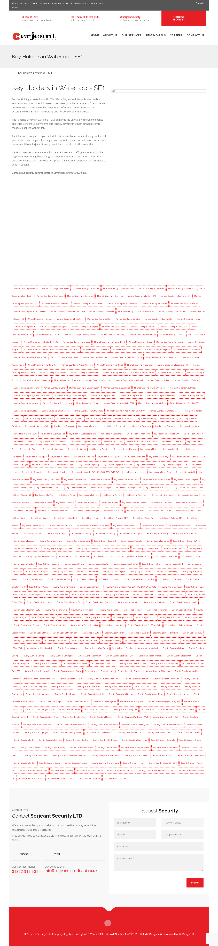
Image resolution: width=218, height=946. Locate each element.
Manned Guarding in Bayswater (151, 288)
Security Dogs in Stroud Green (65, 633)
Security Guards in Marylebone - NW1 (133, 717)
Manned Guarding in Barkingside (55, 288)
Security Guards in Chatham (129, 671)
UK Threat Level (29, 17)
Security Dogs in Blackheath (105, 541)
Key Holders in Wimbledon (153, 525)
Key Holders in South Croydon (134, 502)
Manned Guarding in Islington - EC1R (109, 342)
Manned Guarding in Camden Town (87, 303)
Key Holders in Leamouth (135, 472)
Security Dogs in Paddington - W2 (183, 602)
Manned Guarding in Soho (54, 388)
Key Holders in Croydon (29, 449)
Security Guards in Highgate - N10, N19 (164, 702)
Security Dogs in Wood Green (96, 648)
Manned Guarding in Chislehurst (184, 303)
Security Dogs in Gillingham (114, 571)
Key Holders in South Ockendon (189, 502)
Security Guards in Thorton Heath (105, 763)
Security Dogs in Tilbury (192, 633)
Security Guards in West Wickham (120, 770)
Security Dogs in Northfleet (128, 602)
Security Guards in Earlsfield (89, 686)
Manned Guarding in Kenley (140, 342)
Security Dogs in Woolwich (147, 648)
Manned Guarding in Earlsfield (127, 319)
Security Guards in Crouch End (166, 679)
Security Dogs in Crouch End (192, 556)
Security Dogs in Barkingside (130, 533)
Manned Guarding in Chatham (154, 303)
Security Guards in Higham (105, 702)
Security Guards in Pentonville (131, 732)
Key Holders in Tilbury (90, 518)
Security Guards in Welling (62, 770)
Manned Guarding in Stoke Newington (70, 395)
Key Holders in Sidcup (65, 502)
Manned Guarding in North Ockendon (77, 365)
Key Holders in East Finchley (125, 449)
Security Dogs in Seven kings (43, 617)
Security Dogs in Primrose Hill (83, 610)
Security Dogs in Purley (133, 610)
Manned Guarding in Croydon (40, 319)
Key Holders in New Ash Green (126, 480)
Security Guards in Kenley (69, 709)
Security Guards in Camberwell (37, 671)
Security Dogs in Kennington (63, 587)
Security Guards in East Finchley (118, 686)
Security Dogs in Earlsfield (99, 564)
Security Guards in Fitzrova (65, 694)
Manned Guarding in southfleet (183, 388)
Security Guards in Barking (33, 656)
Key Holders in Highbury (89, 464)
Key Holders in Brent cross (190, 426)
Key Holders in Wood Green (179, 525)
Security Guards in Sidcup (54, 747)
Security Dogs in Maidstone (57, 594)
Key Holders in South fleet (161, 502)
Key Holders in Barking (146, 418)
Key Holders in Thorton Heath (65, 518)
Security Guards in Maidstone (101, 717)
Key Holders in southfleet (24, 510)
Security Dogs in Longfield (31, 594)
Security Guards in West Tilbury (90, 770)
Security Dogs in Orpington (155, 602)
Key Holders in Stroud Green (160, 510)
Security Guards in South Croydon (135, 747)
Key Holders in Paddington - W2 (128, 487)
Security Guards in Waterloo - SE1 (33, 770)
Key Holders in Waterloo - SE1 (170, 518)
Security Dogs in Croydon (24, 564)
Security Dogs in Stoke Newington (178, 625)
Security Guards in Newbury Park (135, 724)
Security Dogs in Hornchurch (169, 579)
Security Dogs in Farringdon (37, 571)
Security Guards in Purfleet (189, 732)
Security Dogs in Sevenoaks (70, 617)
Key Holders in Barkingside (170, 418)
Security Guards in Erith (170, 686)
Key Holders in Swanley (40, 518)
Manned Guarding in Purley (142, 372)
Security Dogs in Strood (39, 633)
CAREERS (176, 35)
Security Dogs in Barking (81, 533)
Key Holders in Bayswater (64, 426)
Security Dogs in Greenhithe (141, 571)
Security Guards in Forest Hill (92, 694)
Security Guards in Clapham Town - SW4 (39, 679)
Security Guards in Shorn (30, 747)
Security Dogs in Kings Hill (90, 587)
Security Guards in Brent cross (103, 663)
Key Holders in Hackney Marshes (185, 457)
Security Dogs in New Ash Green (171, 594)
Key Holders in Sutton (184, 510)
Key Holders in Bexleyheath (115, 426)
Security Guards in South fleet (165, 747)
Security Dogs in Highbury (108, 579)
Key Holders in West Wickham (60, 525)
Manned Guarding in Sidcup (186, 380)
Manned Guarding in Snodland (26, 388)
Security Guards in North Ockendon (168, 724)
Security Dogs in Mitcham (143, 594)
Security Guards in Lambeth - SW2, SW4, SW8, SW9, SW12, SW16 (167, 709)
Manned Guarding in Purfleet (115, 372)
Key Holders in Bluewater (165, 426)
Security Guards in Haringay (50, 702)
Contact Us (201, 3)
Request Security (179, 18)
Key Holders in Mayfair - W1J (75, 480)
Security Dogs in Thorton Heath (165, 633)
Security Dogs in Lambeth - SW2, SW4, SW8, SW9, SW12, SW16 (130, 587)
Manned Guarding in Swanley (26, 403)
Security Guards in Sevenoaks (163, 740)
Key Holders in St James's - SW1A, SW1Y (53, 510)
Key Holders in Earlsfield (99, 449)
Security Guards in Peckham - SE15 (100, 732)
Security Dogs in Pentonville (55, 610)
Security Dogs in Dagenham (49, 564)
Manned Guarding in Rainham (170, 372)
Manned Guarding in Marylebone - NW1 (30, 357)
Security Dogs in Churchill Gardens (40, 556)
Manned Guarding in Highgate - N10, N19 (41, 342)
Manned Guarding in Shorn (159, 380)
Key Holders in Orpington (101, 487)
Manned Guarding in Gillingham (173, 326)
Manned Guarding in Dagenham (70, 319)
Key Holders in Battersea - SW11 (37, 426)
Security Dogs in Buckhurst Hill (26, 548)
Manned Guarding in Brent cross (110, 296)
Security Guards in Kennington (96, 709)
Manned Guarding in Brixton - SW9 (142, 296)
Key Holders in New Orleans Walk (156, 480)
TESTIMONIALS (155, 35)
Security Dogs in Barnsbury (157, 533)
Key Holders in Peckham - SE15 (157, 487)
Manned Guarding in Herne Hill (143, 334)
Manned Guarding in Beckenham (181, 288)
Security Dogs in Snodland (170, 617)
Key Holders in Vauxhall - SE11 (116, 518)
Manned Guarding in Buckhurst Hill (175, 296)
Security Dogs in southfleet (113, 625)
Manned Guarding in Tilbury (87, 403)
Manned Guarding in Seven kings (67, 380)
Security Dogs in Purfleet (109, 610)
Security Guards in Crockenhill (137, 679)
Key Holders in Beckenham (88, 426)
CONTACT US (195, 35)
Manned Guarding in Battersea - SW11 (118, 288)
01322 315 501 (25, 871)
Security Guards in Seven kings (134, 740)
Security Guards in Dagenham (35, 686)
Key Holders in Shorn (43, 502)
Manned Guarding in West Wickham (88, 411)
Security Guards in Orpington (37, 732)
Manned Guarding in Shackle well (129, 380)
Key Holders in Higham (66, 464)
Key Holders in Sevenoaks (187, 495)
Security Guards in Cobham (71, 679)
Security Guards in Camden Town (67, 671)
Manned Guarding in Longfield (157, 349)
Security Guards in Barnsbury (89, 656)
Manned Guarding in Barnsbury (86, 288)
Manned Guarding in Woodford (69, 418)
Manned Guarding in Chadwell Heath (122, 303)
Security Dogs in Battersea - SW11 (186, 533)
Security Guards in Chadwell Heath (99, 671)
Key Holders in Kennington (32, 472)
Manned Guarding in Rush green (36, 380)
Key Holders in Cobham (113, 441)
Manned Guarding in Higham (172, 334)
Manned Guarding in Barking (25, 288)
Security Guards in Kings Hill (125, 709)
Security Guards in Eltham (145, 686)
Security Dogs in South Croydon (26, 625)
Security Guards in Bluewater (75, 663)
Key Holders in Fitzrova (60, 457)
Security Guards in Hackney (178, 694)
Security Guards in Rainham (50, 740)
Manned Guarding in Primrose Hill (84, 372)
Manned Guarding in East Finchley (159, 319)
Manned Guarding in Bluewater (80, 296)
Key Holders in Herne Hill (42, 464)
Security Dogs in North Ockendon (99, 602)
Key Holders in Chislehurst (24, 441)
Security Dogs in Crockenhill (165, 556)
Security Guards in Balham (173, 648)
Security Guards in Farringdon (38, 694)
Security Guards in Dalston (62, 686)
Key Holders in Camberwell (111, 434)
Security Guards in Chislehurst (157, 671)
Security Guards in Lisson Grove (45, 717)
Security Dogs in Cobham (103, 556)
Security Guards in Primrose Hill (161, 732)
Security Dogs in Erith (174, 564)
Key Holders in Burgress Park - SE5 (82, 434)
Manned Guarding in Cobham (102, 311)
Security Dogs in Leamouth (171, 587)
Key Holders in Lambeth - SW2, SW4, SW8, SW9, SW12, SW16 (96, 472)
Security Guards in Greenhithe (150, 694)
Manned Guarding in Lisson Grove (127, 349)
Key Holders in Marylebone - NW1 (46, 480)
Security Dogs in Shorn (122, 617)
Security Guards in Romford (77, 740)
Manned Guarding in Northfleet (110, 365)
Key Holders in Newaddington (186, 480)
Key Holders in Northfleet (76, 487)
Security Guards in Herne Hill (78, 702)
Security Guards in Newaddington (104, 724)
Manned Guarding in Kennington (169, 342)
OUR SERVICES (131, 35)
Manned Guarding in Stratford (103, 395)
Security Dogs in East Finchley (126, 564)
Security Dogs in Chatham (174, 548)
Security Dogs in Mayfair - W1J (116, 594)
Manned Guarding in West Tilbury (55, 411)
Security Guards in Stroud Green (190, 755)
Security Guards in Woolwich (115, 778)
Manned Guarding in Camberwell (55, 303)
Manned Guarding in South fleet (116, 388)
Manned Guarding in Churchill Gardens (30, 311)
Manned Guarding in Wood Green (39, 418)
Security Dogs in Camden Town (116, 548)
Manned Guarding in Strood (131, 395)
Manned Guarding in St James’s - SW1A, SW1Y (32, 395)
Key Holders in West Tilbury (33, 525)
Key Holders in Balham (124, 418)
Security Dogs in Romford (182, 610)
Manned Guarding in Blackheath (49, 296)
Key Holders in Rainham (89, 495)
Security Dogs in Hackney (167, 571)
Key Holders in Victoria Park (143, 518)
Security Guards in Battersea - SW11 (120, 656)
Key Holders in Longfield (185, 472)
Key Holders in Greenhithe (134, 457)
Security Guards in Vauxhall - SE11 (163, 763)
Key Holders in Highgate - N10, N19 (118, 464)
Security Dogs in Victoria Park (56, 640)
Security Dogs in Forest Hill (87, 571)
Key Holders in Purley (66, 495)
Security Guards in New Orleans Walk (71, 724)
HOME (95, 35)
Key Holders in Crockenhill (172, 441)
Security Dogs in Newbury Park (69, 602)
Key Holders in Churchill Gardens (53, 441)
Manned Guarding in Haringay (113, 334)
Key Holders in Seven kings (162, 495)
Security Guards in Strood (162, 755)
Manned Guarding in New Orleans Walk (162, 357)
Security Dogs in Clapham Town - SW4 (73, 556)
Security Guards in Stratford (137, 755)
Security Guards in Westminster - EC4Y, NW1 (156, 770)
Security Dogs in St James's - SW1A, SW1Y (144, 625)
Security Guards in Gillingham (121, 694)
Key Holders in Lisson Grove (160, 472)
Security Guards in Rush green (105, 740)
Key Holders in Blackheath (140, 426)
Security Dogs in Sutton (91, 633)
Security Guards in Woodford (88, 778)
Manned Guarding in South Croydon (84, 388)
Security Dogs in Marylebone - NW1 (86, 594)
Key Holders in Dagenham (53, 449)
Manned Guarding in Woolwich (98, 418)
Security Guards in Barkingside (61, 656)
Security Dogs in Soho (193, 617)
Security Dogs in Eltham (151, 564)
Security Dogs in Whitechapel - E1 (39, 648)
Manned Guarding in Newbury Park (42, 365)
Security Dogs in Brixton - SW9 (185, 541)
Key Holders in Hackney (158, 457)
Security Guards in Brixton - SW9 (133, 663)
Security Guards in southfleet (36, 755)
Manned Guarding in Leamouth (96, 349)
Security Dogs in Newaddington (39, 602)
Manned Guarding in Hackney (48, 334)
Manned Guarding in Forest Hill (143, 326)
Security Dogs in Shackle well (97, 617)
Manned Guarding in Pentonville (53, 372)
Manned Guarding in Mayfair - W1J (64, 357)
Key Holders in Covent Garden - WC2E (142, 441)
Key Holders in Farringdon (36, 457)
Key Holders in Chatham (193, 434)
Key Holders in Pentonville (185, 487)
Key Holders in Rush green (136, 495)
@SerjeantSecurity (130, 17)
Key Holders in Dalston (77, 449)
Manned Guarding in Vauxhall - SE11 (119, 403)
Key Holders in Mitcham (100, 480)
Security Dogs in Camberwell (88, 548)
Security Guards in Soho (107, 747)
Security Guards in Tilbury (133, 763)
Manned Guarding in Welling (25, 411)
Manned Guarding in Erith (24, 326)
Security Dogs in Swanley (139, 633)
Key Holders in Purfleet (44, 495)
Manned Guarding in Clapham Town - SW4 (68, 311)
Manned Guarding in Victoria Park (152, 403)
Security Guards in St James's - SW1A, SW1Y (70, 755)
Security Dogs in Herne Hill (59, 579)
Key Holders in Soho (110, 502)
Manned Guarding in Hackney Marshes (80, 334)
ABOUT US (110, 35)
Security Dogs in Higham (84, 579)
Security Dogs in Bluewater (131, 541)
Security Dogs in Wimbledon (69, 648)
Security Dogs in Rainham (157, 610)
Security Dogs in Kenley (38, 587)
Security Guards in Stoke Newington (106, 755)
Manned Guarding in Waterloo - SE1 (184, 403)
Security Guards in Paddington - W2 (67, 732)
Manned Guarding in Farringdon (85, 326)
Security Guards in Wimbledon (30, 778)
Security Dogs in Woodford (122, 648)
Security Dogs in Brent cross (158, 541)
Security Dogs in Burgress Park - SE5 (57, 548)
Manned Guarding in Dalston (99, 319)
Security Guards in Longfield (74, 717)
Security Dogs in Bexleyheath (78, 541)
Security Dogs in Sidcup (145, 617)
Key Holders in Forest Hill (84, 457)
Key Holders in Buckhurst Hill (53, 434)
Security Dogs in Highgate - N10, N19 (139, 579)
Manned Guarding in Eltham (188, 319)
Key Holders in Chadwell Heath (166, 434)
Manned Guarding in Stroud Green (161, 395)
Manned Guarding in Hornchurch (76, 342)
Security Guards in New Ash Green (37, 724)
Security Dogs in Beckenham (51, 541)
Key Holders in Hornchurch (147, 464)
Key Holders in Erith (170, 449)
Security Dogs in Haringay (33, 579)
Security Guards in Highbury (131, 702)
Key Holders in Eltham (149, 449)
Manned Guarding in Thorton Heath (57, 403)
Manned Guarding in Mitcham (95, 357)
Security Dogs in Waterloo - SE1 (84, 640)
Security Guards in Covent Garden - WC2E (103, 679)
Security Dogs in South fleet (55, 625)
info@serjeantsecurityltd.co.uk (71, 870)
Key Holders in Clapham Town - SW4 (85, 441)
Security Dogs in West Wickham (165, 640)
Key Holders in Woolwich (33, 533)
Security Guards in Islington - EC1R (40, 709)
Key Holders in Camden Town (138, 434)
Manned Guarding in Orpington (140, 365)
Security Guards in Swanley (76, 763)
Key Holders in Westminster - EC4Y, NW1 (92, 525)
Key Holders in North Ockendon (49, 487)
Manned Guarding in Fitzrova (114, 326)
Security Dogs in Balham (57, 533)
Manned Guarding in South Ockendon (150, 388)
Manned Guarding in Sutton (191, 395)
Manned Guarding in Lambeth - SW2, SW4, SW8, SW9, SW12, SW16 (51, 349)
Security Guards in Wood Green (60, 778)
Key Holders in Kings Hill (57, 472)
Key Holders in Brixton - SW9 (25, 434)
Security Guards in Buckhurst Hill (164, 663)
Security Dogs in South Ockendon (84, 625)
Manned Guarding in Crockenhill (172, 311)
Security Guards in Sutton (24, 763)
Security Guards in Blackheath (47, 663)
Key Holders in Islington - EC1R (174, 464)
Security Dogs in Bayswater (24, 541)
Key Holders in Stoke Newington (86, 510)
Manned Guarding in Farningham (53, 326)
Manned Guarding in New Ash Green (127, 357)
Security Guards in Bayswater (150, 656)
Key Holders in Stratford (113, 510)
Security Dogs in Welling (111, 640)
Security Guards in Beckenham (179, 656)
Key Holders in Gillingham (108, 457)
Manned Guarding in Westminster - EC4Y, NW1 (126, 411)
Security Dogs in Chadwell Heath (146, 548)
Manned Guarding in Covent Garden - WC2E (136, 311)
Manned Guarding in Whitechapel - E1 (165, 411)
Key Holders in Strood (135, 510)
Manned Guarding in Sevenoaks (98, 380)
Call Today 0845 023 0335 (85, 17)
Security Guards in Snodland (81, 747)
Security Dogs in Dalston (74, 564)
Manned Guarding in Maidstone (187, 349)
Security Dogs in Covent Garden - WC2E (134, 556)
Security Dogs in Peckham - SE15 (27, 610)
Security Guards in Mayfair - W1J (165, 717)
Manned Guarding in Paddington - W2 (173, 365)
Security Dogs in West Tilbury (137, 640)
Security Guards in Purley (24, 740)
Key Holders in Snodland (88, 502)
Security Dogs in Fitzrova (62, 571)
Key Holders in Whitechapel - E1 (126, 525)
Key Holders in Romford (112, 495)
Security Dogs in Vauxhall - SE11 (27, 640)
